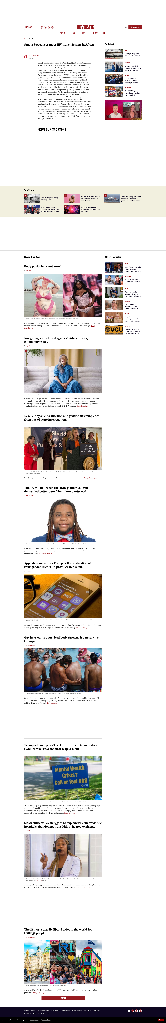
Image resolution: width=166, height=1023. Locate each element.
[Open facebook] (41, 27)
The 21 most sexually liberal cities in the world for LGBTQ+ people (58, 931)
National (127, 75)
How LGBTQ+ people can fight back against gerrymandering (132, 93)
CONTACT (26, 1011)
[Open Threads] (49, 27)
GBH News (39, 880)
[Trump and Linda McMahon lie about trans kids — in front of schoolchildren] (114, 292)
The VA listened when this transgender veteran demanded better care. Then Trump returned (56, 489)
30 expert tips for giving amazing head (49, 199)
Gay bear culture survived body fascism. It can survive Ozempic (61, 639)
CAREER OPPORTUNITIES (43, 1011)
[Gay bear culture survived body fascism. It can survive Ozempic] (63, 670)
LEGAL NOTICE (96, 1011)
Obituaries (128, 276)
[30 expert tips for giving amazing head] (32, 198)
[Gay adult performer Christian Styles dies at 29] (114, 280)
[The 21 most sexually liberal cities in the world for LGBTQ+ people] (63, 962)
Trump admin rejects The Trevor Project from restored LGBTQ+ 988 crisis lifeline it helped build (61, 747)
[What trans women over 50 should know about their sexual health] (72, 198)
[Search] (126, 27)
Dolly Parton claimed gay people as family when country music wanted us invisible (132, 320)
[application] (123, 110)
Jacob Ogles (28, 571)
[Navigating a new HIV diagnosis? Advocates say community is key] (63, 371)
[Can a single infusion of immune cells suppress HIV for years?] (72, 209)
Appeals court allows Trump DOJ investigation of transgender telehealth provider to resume (57, 565)
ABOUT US (33, 1011)
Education (127, 326)
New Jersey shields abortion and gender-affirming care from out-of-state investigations (61, 418)
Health (84, 33)
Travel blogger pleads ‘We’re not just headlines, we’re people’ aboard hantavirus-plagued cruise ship (131, 200)
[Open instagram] (52, 27)
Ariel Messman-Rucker (30, 645)
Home (26, 39)
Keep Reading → (83, 406)
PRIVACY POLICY (66, 1011)
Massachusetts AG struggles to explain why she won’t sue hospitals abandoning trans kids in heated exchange (63, 825)
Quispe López (28, 270)
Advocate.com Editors (34, 55)
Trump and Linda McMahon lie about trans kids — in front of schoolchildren (132, 295)
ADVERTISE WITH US (55, 1011)
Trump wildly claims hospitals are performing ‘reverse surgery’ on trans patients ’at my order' (50, 210)
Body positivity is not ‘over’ (42, 266)
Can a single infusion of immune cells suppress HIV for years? (90, 209)
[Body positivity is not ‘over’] (63, 295)
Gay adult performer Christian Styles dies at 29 (133, 281)
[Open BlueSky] (45, 27)
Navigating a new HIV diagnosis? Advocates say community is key (56, 340)
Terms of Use (46, 1020)
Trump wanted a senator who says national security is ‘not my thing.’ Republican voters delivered (133, 308)
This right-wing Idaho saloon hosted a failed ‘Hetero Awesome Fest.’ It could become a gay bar (133, 58)
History (95, 33)
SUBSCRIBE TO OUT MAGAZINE (28, 27)
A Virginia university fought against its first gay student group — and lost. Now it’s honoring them (132, 333)
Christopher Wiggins (30, 423)
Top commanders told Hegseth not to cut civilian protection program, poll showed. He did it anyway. (133, 82)
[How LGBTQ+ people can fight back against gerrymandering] (114, 91)
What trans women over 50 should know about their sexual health (90, 199)
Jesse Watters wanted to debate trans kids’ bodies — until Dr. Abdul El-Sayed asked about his (133, 271)
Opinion (104, 33)
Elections (127, 63)
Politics (62, 33)
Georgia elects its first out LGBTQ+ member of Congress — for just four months (133, 69)
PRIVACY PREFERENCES (77, 1011)
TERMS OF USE (87, 1011)
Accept (161, 1020)
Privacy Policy (34, 1020)
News (73, 33)
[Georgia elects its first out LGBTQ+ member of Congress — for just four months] (114, 66)
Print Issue (128, 88)
